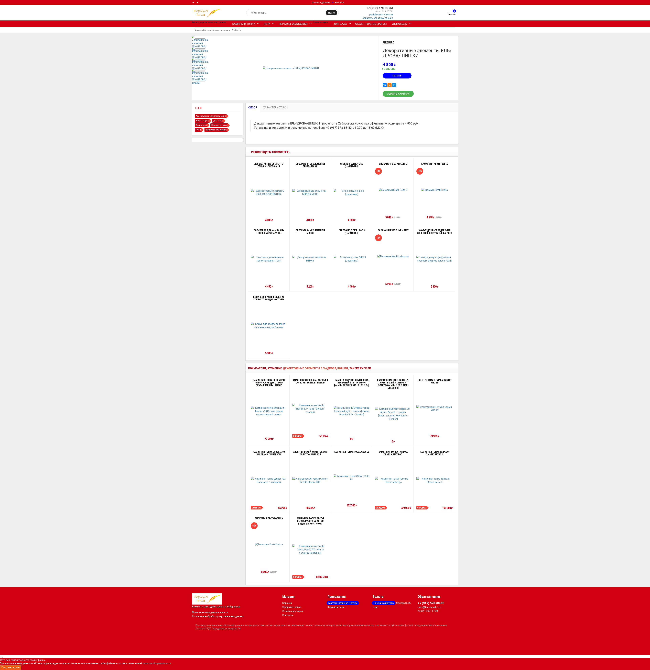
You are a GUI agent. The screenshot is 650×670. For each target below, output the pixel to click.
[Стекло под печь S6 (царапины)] (352, 192)
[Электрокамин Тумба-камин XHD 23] (434, 408)
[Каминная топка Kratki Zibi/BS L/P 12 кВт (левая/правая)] (310, 409)
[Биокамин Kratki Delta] (434, 190)
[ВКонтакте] (385, 85)
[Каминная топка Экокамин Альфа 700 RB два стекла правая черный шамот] (269, 411)
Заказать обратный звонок (378, 18)
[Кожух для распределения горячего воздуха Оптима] (269, 325)
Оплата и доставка (321, 2)
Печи (267, 23)
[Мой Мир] (394, 85)
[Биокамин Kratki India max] (393, 256)
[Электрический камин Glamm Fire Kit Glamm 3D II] (310, 480)
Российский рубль (384, 603)
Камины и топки (243, 23)
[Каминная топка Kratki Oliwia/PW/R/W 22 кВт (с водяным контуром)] (310, 549)
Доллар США (403, 603)
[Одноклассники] (389, 85)
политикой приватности (157, 663)
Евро (375, 607)
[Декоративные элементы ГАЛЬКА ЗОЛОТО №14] (269, 192)
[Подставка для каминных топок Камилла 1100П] (269, 259)
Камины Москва (203, 30)
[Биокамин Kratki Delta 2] (393, 190)
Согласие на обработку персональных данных (218, 616)
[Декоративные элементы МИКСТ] (310, 259)
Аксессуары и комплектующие (211, 116)
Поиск (331, 12)
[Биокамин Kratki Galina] (269, 544)
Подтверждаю (10, 667)
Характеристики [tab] (275, 107)
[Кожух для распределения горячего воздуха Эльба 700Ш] (434, 259)
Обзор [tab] (252, 107)
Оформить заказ (291, 607)
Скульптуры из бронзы (371, 23)
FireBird (235, 30)
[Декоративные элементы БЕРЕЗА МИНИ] (310, 192)
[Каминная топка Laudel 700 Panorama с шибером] (269, 480)
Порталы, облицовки (293, 23)
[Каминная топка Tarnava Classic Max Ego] (393, 480)
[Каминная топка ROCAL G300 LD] (352, 477)
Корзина (287, 603)
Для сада (340, 23)
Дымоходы (399, 23)
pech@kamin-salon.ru (381, 14)
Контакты (339, 2)
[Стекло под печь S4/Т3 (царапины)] (352, 259)
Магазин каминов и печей (342, 603)
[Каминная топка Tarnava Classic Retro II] (434, 480)
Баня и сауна (202, 120)
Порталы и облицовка (215, 130)
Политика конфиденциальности (210, 612)
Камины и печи (336, 607)
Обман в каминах (398, 93)
